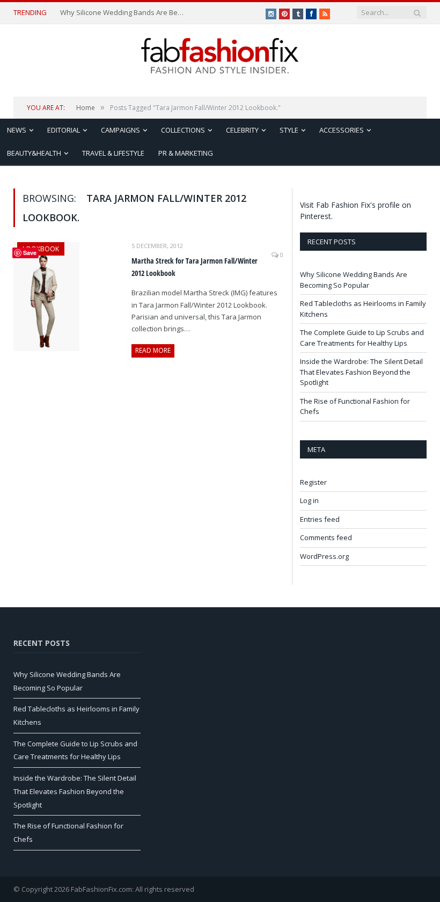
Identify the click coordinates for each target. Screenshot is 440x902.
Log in (309, 500)
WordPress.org (324, 556)
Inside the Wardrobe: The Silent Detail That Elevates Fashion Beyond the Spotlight (361, 372)
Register (313, 482)
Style (289, 130)
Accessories (341, 130)
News (16, 130)
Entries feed (320, 519)
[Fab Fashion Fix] (220, 56)
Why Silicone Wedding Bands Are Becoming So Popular (123, 12)
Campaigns (120, 130)
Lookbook (41, 248)
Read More (153, 350)
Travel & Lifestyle (113, 153)
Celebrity (242, 130)
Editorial (63, 130)
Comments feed (326, 537)
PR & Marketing (185, 153)
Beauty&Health (34, 153)
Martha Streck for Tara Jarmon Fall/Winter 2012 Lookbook (194, 267)
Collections (183, 130)
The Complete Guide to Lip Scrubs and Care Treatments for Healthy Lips (362, 338)
